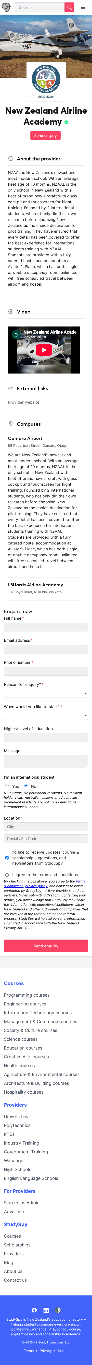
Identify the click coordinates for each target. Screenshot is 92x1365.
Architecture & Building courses (36, 1083)
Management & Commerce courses (40, 1021)
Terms (29, 1351)
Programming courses (27, 995)
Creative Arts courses (26, 1056)
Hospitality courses (23, 1092)
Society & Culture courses (30, 1030)
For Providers (20, 1191)
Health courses (19, 1065)
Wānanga (13, 1160)
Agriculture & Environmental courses (41, 1074)
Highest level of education (28, 728)
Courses (14, 983)
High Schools (17, 1169)
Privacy (46, 1351)
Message (12, 750)
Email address (26, 640)
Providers (15, 1105)
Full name (22, 618)
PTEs (9, 1134)
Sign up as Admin (22, 1202)
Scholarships (17, 1244)
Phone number (26, 662)
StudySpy (15, 1224)
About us (13, 1271)
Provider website (23, 402)
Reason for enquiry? (31, 684)
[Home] (6, 7)
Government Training (26, 1151)
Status (63, 1351)
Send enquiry (45, 135)
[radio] (7, 785)
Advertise (14, 1211)
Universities (16, 1116)
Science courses (21, 1039)
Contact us (15, 1280)
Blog (8, 1262)
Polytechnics (17, 1125)
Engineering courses (25, 1003)
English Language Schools (31, 1178)
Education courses (23, 1048)
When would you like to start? (41, 706)
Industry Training (21, 1143)
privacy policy (36, 886)
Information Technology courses (38, 1012)
